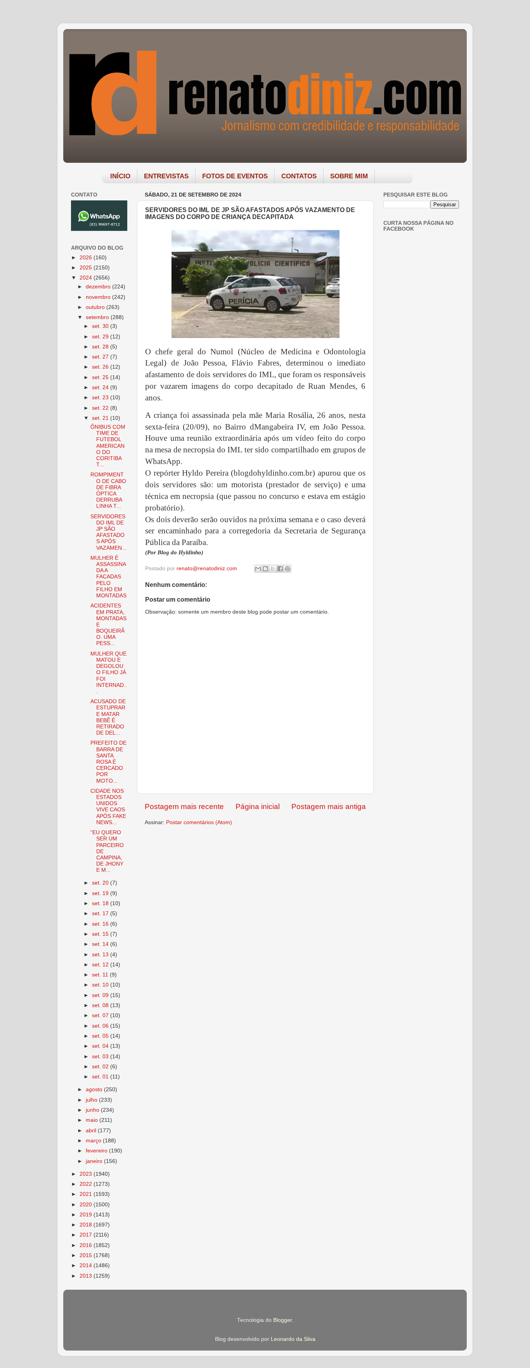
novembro (99, 297)
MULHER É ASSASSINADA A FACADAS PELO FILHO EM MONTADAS (108, 577)
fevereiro (97, 1151)
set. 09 (101, 995)
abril (92, 1130)
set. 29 (101, 337)
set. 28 (101, 347)
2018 (87, 1225)
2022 (87, 1184)
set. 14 (101, 944)
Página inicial (258, 806)
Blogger (282, 1320)
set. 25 (101, 377)
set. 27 (101, 357)
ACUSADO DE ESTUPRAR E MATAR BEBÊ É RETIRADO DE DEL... (108, 717)
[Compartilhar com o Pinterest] (287, 569)
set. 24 (101, 387)
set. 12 (101, 965)
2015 (87, 1255)
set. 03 (101, 1056)
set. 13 (101, 954)
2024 (87, 278)
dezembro (99, 287)
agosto (95, 1089)
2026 (87, 257)
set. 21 (101, 418)
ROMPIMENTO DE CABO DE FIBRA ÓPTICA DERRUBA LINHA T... (108, 490)
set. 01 (101, 1077)
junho (93, 1110)
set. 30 (101, 326)
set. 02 (101, 1067)
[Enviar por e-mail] (258, 569)
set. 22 (101, 408)
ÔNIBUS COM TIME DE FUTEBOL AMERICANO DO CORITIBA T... (107, 446)
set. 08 (101, 1005)
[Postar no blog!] (265, 569)
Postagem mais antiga (328, 806)
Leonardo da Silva (293, 1339)
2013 (87, 1276)
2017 (87, 1235)
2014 (87, 1265)
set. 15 (101, 934)
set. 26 (101, 367)
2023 (87, 1174)
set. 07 (101, 1015)
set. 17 (101, 913)
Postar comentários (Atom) (199, 822)
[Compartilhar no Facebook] (280, 569)
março (94, 1141)
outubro (96, 307)
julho (92, 1100)
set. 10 (101, 985)
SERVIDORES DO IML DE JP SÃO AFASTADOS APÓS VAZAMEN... (108, 532)
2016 (87, 1245)
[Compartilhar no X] (273, 569)
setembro (98, 317)
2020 (87, 1205)
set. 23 (101, 397)
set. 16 (101, 924)
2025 (87, 268)
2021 (87, 1194)
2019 (87, 1215)
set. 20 (101, 883)
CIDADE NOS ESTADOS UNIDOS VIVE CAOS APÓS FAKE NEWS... (108, 806)
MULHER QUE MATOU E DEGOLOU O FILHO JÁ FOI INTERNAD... (108, 672)
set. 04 (101, 1046)
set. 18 (101, 903)
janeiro (95, 1161)
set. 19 (101, 893)
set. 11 (101, 975)
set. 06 (101, 1026)
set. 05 (101, 1036)
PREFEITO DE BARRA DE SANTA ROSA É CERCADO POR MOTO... (108, 761)
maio (92, 1120)
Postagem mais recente (184, 806)
